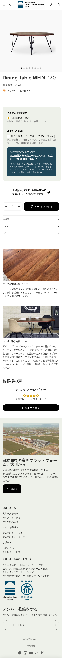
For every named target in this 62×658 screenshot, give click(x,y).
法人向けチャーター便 (14, 537)
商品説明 (6, 219)
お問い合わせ (9, 548)
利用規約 (31, 645)
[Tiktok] (36, 653)
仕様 (4, 233)
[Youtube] (31, 653)
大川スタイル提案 (11, 517)
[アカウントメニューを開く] (51, 4)
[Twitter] (42, 653)
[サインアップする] (54, 625)
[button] (48, 192)
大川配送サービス (11, 552)
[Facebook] (20, 653)
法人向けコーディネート (15, 532)
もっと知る (11, 488)
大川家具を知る (10, 513)
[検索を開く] (10, 4)
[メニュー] (3, 4)
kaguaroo (34, 639)
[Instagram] (25, 653)
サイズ (5, 226)
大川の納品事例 (10, 521)
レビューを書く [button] (31, 407)
